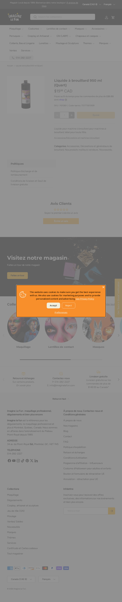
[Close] (103, 287)
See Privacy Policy (85, 298)
